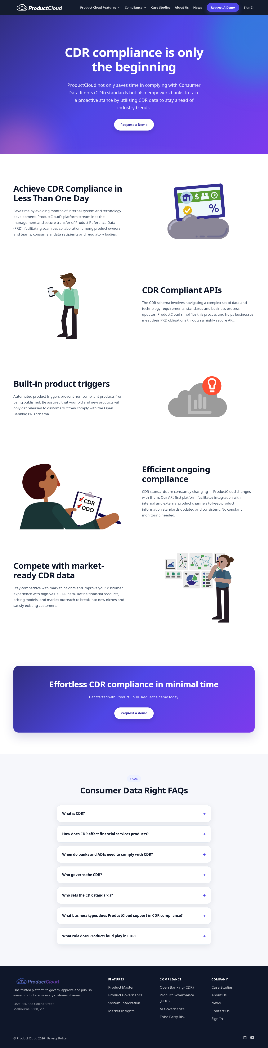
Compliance (134, 7)
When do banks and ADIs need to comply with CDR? (107, 854)
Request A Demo (223, 7)
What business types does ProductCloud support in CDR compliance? (122, 915)
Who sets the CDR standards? (87, 895)
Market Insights (121, 1010)
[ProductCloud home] (39, 7)
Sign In (249, 7)
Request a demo (134, 713)
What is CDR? (73, 813)
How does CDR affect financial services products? (105, 833)
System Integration (124, 1003)
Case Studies (160, 7)
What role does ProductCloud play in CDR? (99, 936)
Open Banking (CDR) (177, 987)
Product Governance (125, 995)
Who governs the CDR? (82, 874)
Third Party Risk (173, 1016)
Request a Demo (134, 124)
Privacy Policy (57, 1038)
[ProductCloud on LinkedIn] (244, 1038)
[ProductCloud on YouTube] (252, 1038)
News (197, 7)
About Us (182, 7)
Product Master (121, 987)
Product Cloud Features (98, 7)
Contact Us (220, 1010)
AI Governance (172, 1008)
